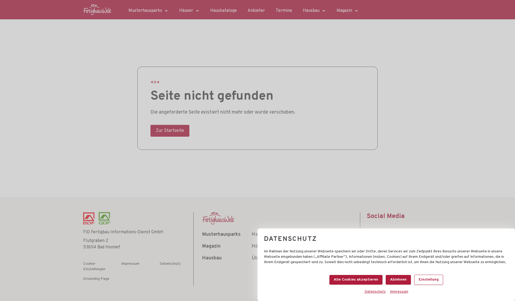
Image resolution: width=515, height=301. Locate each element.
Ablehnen (398, 279)
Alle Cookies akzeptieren (356, 279)
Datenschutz (375, 291)
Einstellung (429, 279)
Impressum (399, 291)
